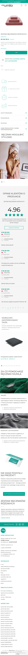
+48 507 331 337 (13, 542)
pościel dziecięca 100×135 (7, 627)
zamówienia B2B (5, 568)
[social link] (16, 524)
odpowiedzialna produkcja (7, 566)
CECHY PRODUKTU (6, 113)
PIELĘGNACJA (5, 118)
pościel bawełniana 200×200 (8, 634)
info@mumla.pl (5, 540)
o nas (2, 564)
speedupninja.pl (4, 653)
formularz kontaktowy (6, 591)
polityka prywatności (6, 581)
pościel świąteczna (5, 613)
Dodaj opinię (14, 227)
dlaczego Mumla (5, 575)
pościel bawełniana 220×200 (8, 636)
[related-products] (14, 341)
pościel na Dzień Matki (6, 623)
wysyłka (3, 599)
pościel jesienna (5, 617)
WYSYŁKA (4, 123)
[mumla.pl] (7, 5)
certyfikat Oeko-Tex (6, 577)
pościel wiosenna (5, 615)
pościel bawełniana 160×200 (8, 632)
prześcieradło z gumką (6, 638)
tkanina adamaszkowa (6, 646)
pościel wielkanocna (6, 625)
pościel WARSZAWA (6, 642)
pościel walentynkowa (6, 619)
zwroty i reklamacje (6, 597)
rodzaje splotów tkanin (7, 644)
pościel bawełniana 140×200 (8, 629)
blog (2, 572)
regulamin (3, 579)
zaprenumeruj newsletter (7, 593)
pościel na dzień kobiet (7, 621)
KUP (16, 52)
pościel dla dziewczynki (7, 611)
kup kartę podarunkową (14, 494)
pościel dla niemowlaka (7, 606)
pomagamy (4, 570)
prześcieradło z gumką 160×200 (9, 640)
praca (2, 583)
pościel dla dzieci (5, 609)
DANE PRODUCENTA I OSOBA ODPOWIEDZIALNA (10, 128)
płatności (3, 595)
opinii (12, 39)
